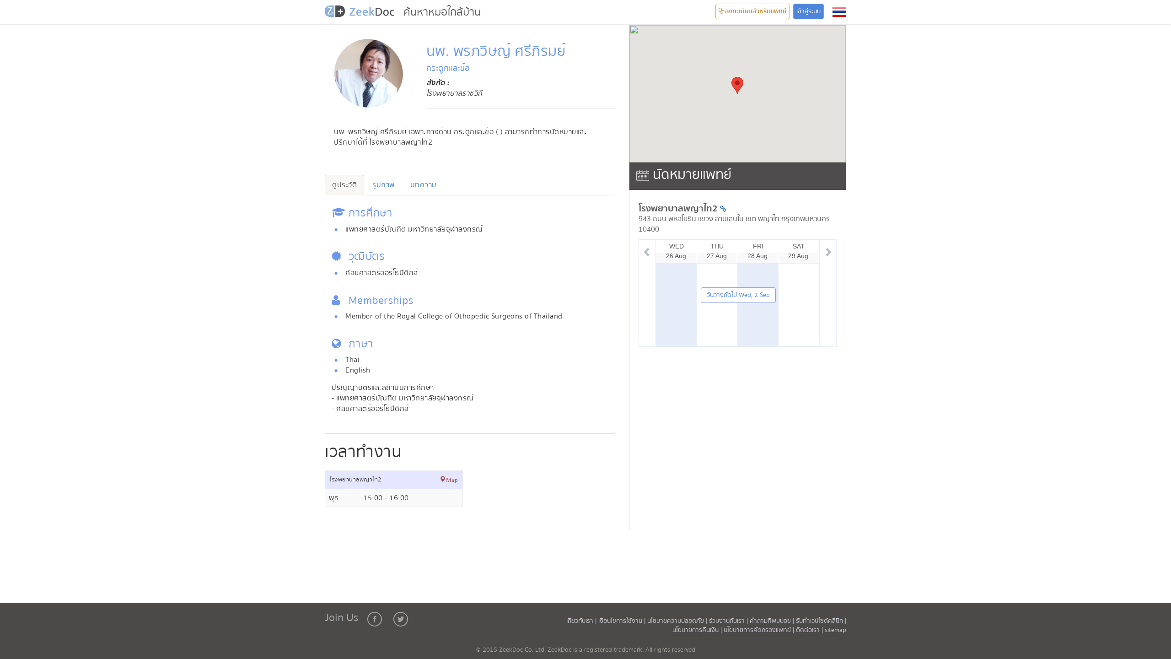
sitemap (835, 630)
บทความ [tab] (423, 185)
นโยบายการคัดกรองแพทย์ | (760, 630)
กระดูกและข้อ (448, 68)
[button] (839, 12)
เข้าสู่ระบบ (808, 11)
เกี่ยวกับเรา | (582, 621)
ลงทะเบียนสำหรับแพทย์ (755, 11)
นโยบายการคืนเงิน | (698, 630)
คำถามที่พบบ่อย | (772, 621)
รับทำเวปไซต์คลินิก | (821, 621)
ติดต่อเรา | (810, 630)
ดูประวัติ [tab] (344, 185)
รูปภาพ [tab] (383, 185)
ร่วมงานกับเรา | (728, 621)
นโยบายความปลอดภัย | (678, 621)
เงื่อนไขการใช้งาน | (622, 621)
